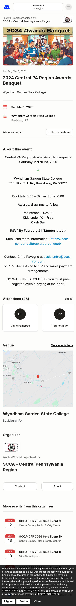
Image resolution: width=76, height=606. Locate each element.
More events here (62, 345)
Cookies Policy (10, 590)
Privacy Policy (31, 590)
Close (37, 601)
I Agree (8, 601)
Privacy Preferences (48, 593)
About (57, 486)
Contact (20, 486)
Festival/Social (11, 17)
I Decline (23, 601)
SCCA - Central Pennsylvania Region (27, 21)
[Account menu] (68, 7)
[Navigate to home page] (7, 7)
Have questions (60, 132)
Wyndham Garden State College (24, 92)
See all (69, 298)
